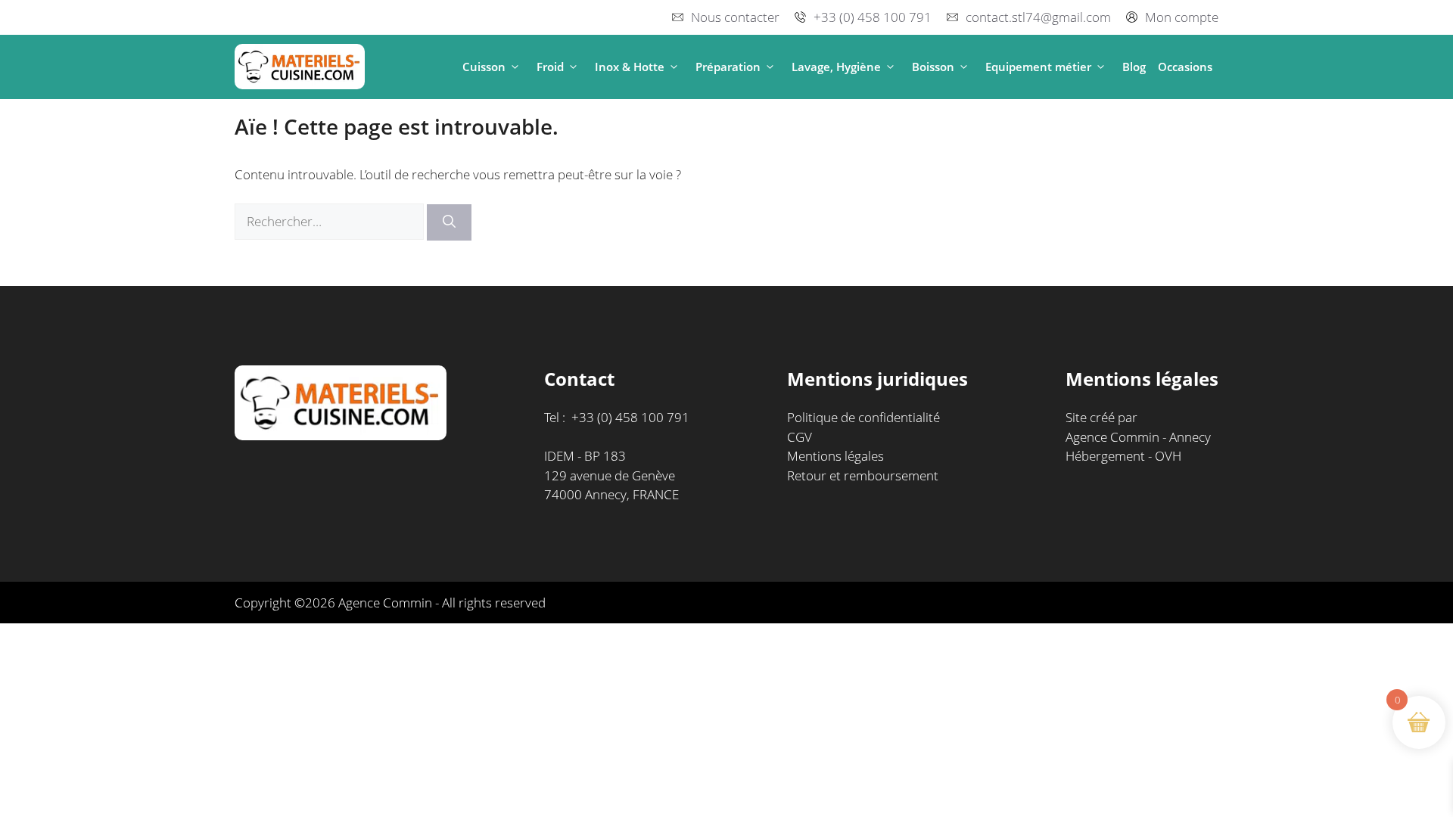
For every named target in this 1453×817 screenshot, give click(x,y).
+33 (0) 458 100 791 (873, 17)
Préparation (728, 66)
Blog (1134, 66)
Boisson (933, 66)
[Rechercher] (449, 222)
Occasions (1185, 66)
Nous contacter (735, 17)
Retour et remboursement (862, 475)
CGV (799, 437)
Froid (550, 66)
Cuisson (484, 66)
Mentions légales (835, 455)
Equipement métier (1038, 66)
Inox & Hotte (629, 66)
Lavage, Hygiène (836, 66)
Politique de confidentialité (863, 417)
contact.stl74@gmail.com (1038, 17)
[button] (515, 67)
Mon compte (1181, 17)
